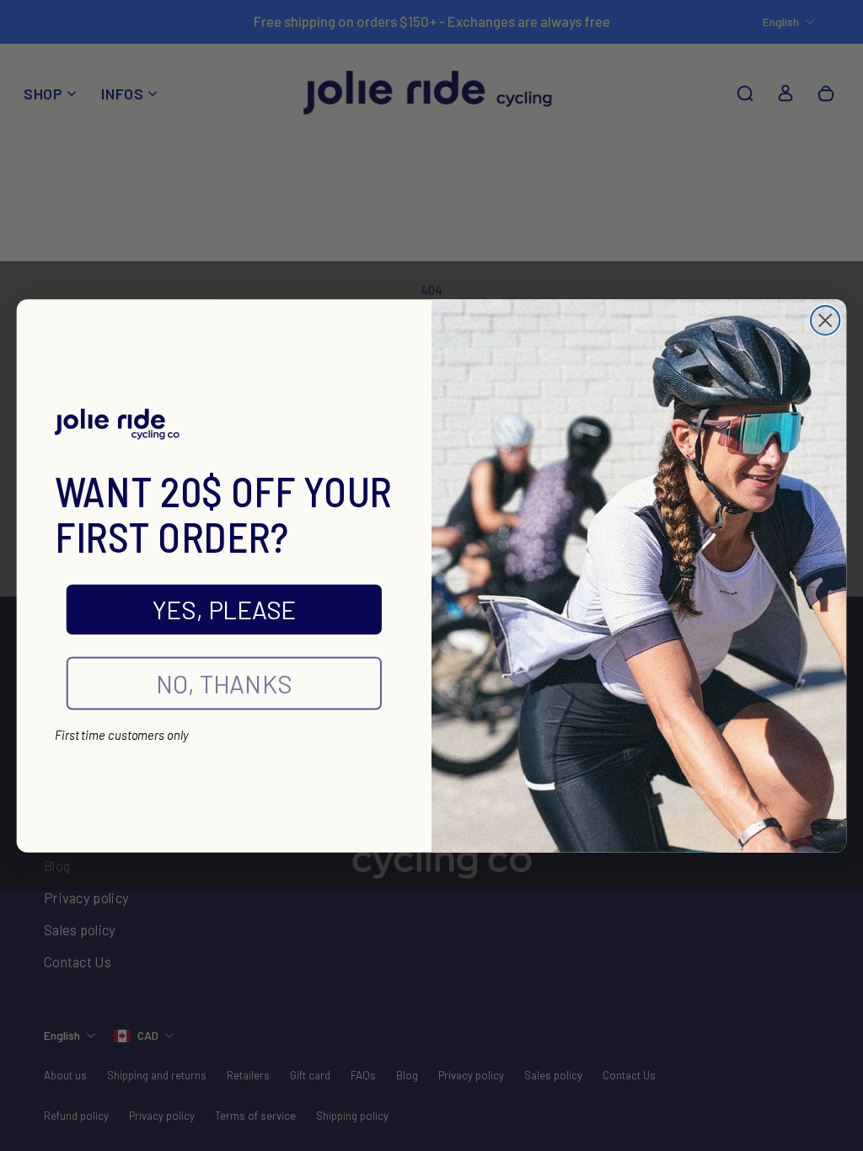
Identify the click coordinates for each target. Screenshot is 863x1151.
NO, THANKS (224, 683)
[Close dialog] (825, 320)
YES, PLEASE (224, 609)
